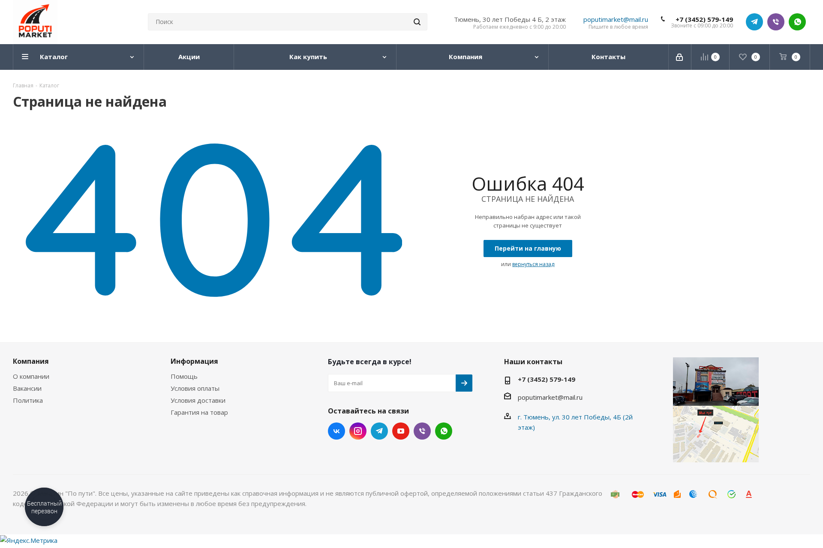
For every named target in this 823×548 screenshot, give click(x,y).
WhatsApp (797, 21)
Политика (28, 400)
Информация (194, 361)
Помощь (184, 376)
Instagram (357, 431)
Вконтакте (336, 431)
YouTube (400, 431)
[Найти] (417, 21)
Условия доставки (198, 400)
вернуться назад (533, 264)
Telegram (754, 21)
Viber (775, 21)
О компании (31, 376)
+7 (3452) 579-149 (704, 19)
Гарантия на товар (199, 412)
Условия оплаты (195, 388)
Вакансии (27, 388)
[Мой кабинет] (680, 57)
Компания (31, 361)
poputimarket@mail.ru (615, 19)
